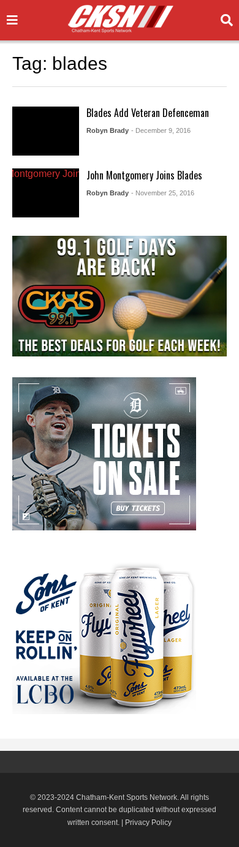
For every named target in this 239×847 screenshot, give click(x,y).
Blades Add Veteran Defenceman (147, 112)
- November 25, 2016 (162, 193)
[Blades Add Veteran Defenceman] (45, 131)
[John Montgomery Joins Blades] (45, 192)
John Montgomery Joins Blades (144, 175)
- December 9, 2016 (161, 130)
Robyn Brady (107, 130)
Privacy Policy (148, 822)
